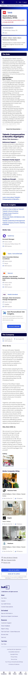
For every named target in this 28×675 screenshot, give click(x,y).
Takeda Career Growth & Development (10, 214)
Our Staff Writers (6, 604)
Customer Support (6, 623)
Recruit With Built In (7, 613)
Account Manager (8, 239)
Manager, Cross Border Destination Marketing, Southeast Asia (13, 278)
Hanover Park (12, 490)
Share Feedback (5, 626)
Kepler (9, 518)
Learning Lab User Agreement (14, 649)
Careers (3, 601)
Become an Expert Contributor (9, 616)
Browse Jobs (4, 634)
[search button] (17, 2)
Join (20, 2)
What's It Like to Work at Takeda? (13, 209)
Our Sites (3, 644)
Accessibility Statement (14, 651)
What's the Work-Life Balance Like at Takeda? (13, 217)
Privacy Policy (14, 656)
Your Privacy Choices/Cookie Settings (14, 661)
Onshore (10, 543)
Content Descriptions (7, 606)
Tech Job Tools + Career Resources (10, 631)
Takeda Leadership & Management (13, 220)
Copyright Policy (14, 654)
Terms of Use (14, 659)
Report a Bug (5, 628)
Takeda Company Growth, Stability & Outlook (13, 223)
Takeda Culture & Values (10, 211)
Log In (25, 2)
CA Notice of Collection (14, 664)
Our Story (4, 598)
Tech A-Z (3, 637)
